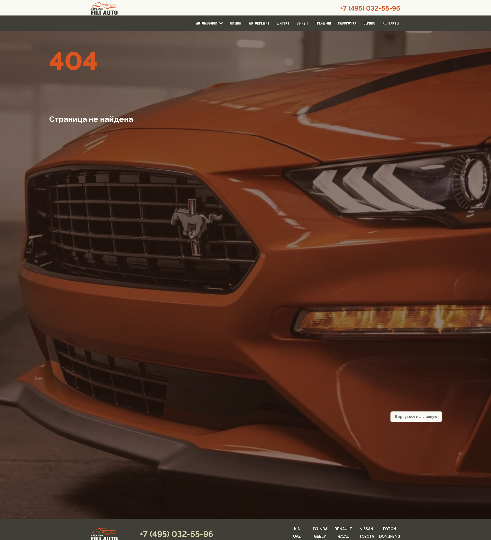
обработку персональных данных (216, 342)
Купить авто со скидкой (245, 331)
